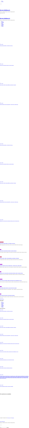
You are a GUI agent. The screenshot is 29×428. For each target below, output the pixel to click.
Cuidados (2, 24)
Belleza (1, 286)
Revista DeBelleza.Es (5, 10)
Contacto (2, 1)
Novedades (2, 302)
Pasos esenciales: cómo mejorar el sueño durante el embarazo (7, 295)
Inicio (2, 21)
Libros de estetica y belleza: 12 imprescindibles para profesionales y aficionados (2, 128)
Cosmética (2, 22)
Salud (0, 110)
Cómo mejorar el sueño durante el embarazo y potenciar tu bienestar (7, 65)
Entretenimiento (2, 115)
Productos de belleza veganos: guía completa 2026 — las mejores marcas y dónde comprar (9, 104)
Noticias (2, 25)
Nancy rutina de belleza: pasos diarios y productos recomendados (6, 386)
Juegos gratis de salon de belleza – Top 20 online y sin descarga (6, 45)
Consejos (2, 304)
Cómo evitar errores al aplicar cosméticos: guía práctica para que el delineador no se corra (11, 280)
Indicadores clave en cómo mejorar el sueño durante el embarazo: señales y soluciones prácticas (1, 140)
